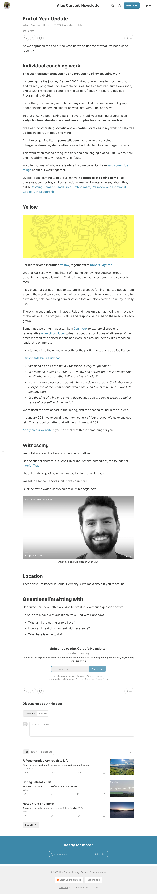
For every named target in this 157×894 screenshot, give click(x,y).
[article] (78, 766)
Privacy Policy (102, 679)
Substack (63, 887)
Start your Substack (70, 879)
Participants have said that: (42, 358)
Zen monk (80, 328)
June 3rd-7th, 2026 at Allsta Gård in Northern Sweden (51, 786)
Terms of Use (93, 676)
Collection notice (97, 872)
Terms (84, 872)
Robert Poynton (101, 265)
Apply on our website (37, 430)
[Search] (112, 5)
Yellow (64, 265)
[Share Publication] (119, 5)
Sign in (147, 5)
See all (29, 824)
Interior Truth (31, 465)
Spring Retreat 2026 (37, 782)
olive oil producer (53, 333)
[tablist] (36, 713)
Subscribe (131, 5)
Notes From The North (38, 803)
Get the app (93, 879)
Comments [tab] (30, 713)
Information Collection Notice (77, 679)
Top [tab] (26, 752)
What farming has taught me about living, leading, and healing (56, 764)
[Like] (26, 38)
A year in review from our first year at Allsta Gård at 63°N (53, 807)
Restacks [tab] (42, 713)
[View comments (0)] (33, 38)
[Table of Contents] (3, 447)
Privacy (75, 872)
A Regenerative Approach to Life (45, 760)
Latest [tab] (34, 752)
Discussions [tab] (46, 752)
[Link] (18, 65)
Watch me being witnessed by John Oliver (78, 561)
